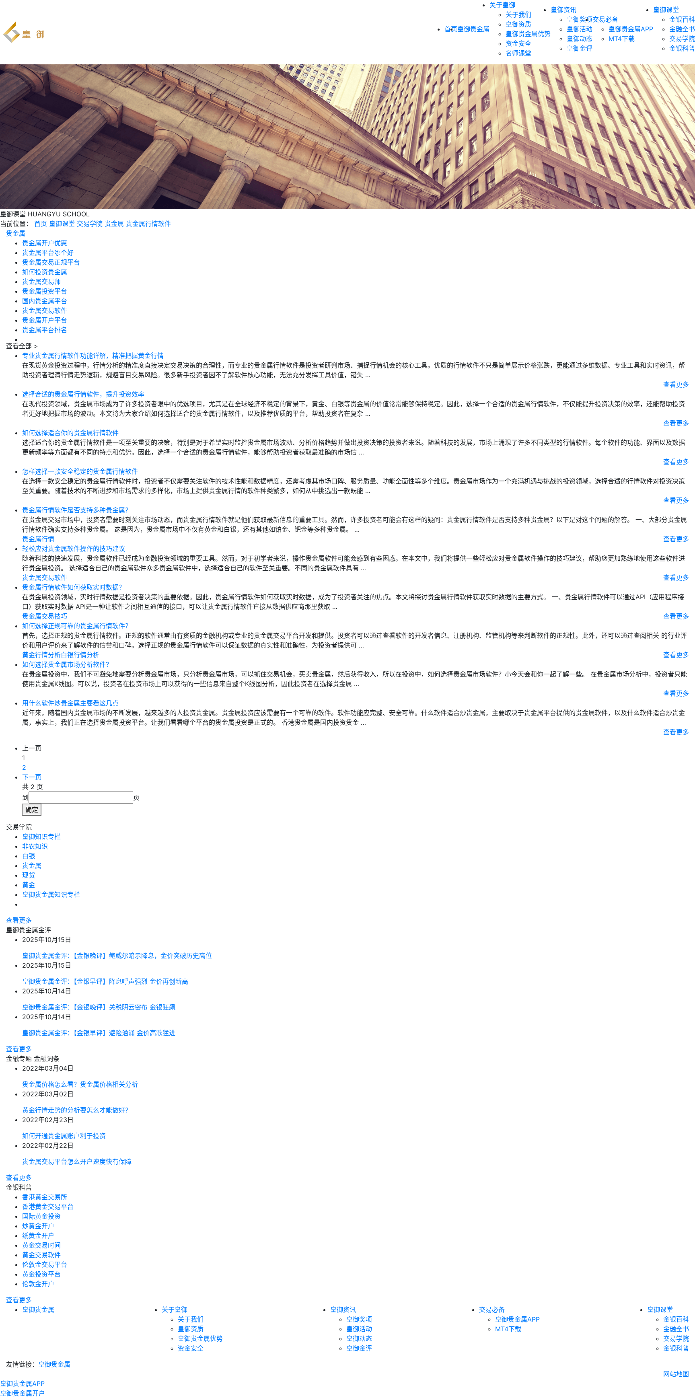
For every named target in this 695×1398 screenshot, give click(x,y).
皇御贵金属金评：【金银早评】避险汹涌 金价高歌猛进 (98, 1033)
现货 (28, 875)
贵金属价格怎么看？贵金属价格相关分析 (80, 1084)
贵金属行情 (38, 539)
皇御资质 (518, 24)
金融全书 (682, 29)
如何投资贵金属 (44, 272)
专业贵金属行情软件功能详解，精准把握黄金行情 (93, 356)
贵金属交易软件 (44, 310)
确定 (31, 810)
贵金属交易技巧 (44, 616)
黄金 (28, 885)
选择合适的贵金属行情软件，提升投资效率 (83, 394)
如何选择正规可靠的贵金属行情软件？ (77, 626)
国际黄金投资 (41, 1216)
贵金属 (114, 224)
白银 (28, 856)
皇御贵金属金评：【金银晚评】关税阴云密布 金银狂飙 (98, 1007)
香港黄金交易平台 (48, 1207)
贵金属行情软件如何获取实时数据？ (73, 587)
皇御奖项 (579, 19)
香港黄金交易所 (44, 1197)
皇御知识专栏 (41, 837)
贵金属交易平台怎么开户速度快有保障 (77, 1161)
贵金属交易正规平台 (51, 262)
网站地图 (676, 1374)
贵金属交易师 (41, 282)
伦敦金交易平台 (44, 1264)
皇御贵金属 (473, 29)
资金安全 (518, 43)
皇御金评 (579, 48)
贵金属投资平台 (44, 291)
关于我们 (518, 14)
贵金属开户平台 (44, 320)
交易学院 (682, 39)
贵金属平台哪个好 (48, 253)
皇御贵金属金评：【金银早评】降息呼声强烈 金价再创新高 (105, 981)
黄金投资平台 (41, 1274)
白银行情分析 (80, 655)
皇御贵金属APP (631, 29)
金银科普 (682, 48)
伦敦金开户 (38, 1284)
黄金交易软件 (41, 1255)
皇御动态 (579, 39)
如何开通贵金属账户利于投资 (64, 1136)
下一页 (31, 777)
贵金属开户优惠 (44, 243)
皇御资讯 (563, 10)
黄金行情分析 (41, 655)
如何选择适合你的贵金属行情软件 (70, 433)
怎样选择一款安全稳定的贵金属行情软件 (80, 471)
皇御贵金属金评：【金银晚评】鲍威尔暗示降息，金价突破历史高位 (117, 956)
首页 (40, 224)
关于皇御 (502, 5)
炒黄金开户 (38, 1226)
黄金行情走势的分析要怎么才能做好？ (77, 1110)
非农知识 (35, 846)
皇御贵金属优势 (528, 34)
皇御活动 (579, 29)
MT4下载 (622, 39)
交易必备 (605, 19)
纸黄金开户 (38, 1235)
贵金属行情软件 (148, 224)
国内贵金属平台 (44, 301)
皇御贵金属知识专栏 (51, 894)
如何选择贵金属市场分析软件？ (67, 664)
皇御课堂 (666, 10)
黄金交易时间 (41, 1245)
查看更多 (676, 384)
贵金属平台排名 (44, 330)
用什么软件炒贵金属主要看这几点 (70, 703)
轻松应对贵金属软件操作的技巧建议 (73, 549)
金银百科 (682, 19)
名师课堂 (518, 53)
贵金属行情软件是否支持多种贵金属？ (77, 510)
